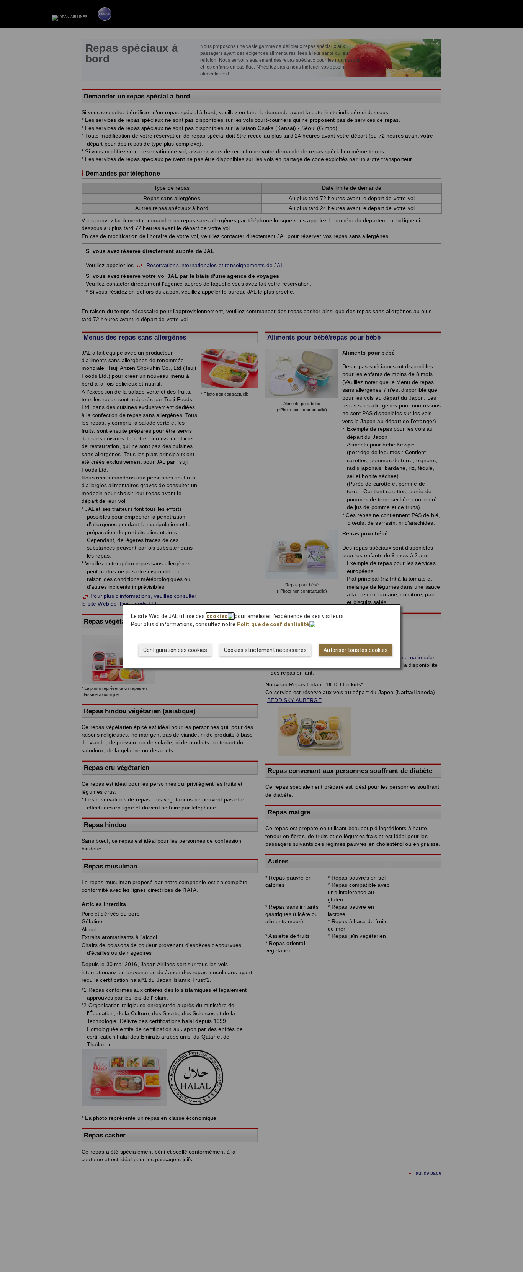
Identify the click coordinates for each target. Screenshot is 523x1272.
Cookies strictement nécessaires (265, 650)
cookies (216, 616)
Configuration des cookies (175, 650)
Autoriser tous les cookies (356, 650)
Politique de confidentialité (273, 624)
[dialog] (261, 636)
